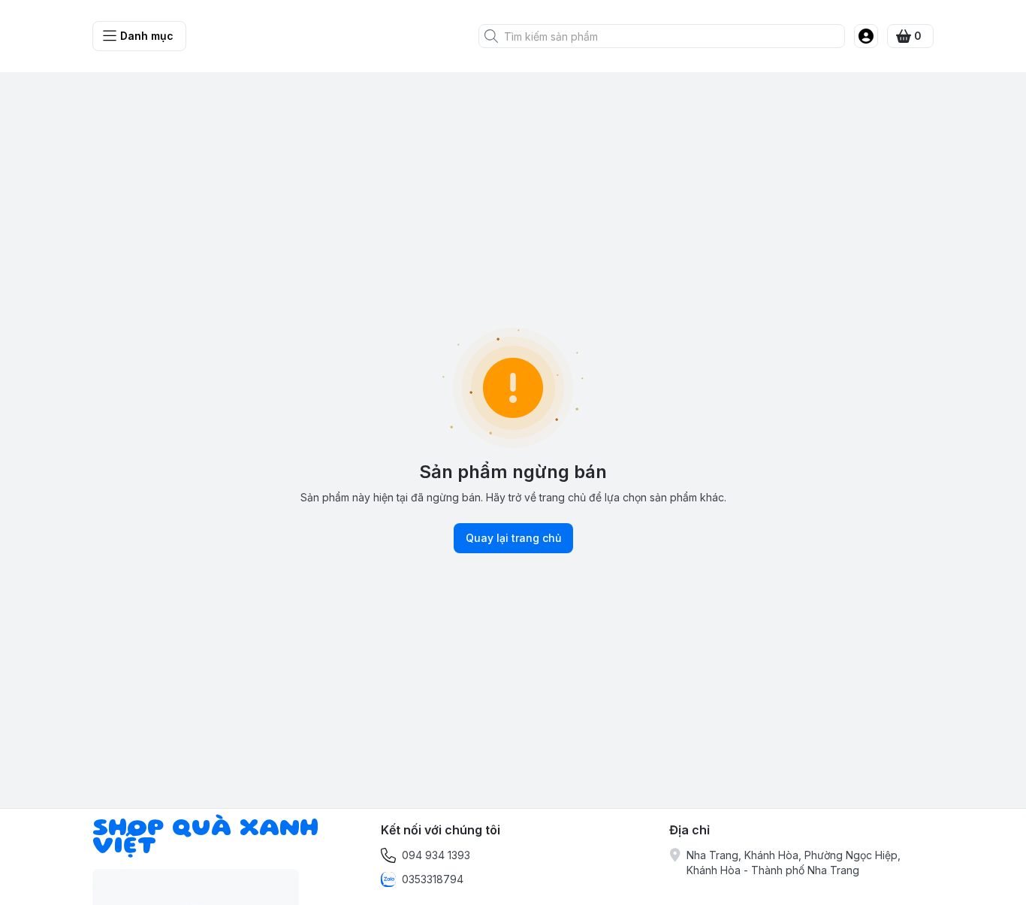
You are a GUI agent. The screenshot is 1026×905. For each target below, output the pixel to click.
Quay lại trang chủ (513, 537)
